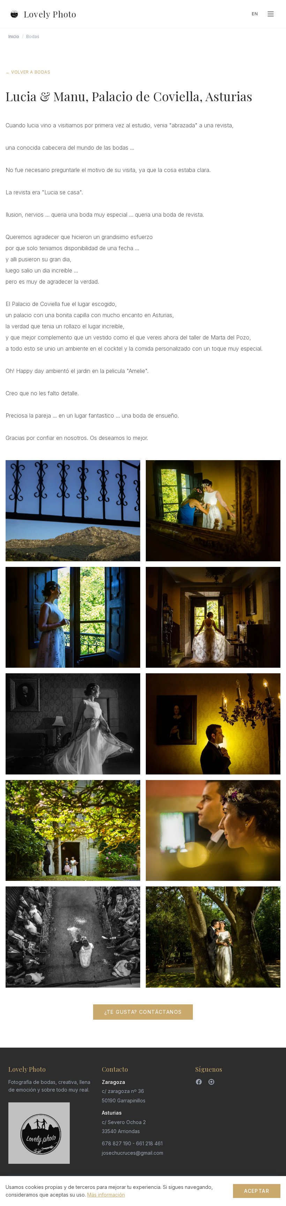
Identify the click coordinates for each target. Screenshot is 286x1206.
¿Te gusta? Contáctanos (143, 1012)
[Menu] (271, 14)
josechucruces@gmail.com (132, 1153)
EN (255, 13)
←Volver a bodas (28, 72)
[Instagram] (211, 1081)
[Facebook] (198, 1081)
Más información (106, 1195)
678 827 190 (116, 1143)
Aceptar (256, 1191)
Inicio (13, 36)
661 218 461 (149, 1143)
